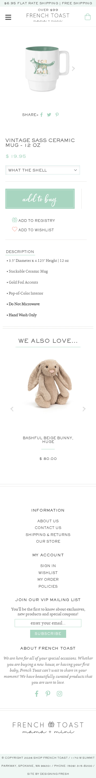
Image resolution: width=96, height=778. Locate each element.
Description (20, 252)
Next (73, 68)
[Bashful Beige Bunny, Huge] (48, 385)
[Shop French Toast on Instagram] (59, 695)
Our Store (48, 541)
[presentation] (12, 409)
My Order (48, 580)
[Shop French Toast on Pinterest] (48, 695)
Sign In (48, 566)
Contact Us (48, 528)
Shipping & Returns (48, 535)
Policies (48, 587)
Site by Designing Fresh (48, 773)
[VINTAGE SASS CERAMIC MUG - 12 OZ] (44, 69)
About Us (48, 521)
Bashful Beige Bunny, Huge (48, 440)
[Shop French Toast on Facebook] (37, 695)
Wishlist (48, 573)
